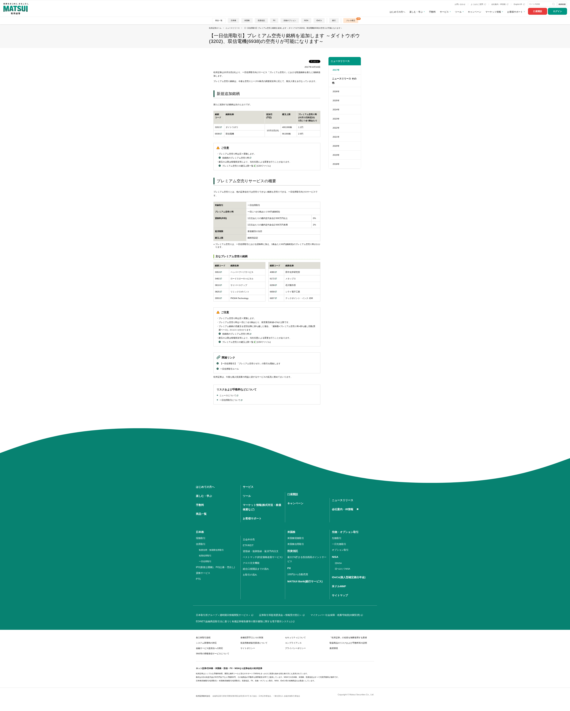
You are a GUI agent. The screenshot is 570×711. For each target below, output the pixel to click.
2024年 (336, 109)
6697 (272, 298)
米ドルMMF (339, 586)
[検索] (553, 4)
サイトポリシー (247, 648)
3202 (217, 127)
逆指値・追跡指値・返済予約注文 (260, 551)
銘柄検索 (562, 4)
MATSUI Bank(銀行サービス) (305, 581)
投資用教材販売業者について (253, 643)
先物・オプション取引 (345, 532)
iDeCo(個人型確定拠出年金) (348, 577)
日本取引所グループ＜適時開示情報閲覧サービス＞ (223, 615)
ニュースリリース (340, 61)
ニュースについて (228, 395)
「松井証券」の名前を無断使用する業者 (348, 637)
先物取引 (336, 538)
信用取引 (200, 544)
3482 (217, 278)
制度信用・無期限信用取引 (211, 550)
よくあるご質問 (477, 4)
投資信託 (261, 20)
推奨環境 (334, 648)
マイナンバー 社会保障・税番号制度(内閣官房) (335, 615)
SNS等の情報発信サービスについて (212, 653)
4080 (272, 272)
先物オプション (290, 20)
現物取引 (200, 538)
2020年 (336, 146)
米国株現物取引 (295, 538)
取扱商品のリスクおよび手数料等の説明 (348, 643)
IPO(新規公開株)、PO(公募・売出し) (215, 567)
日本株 (233, 20)
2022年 (336, 128)
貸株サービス (203, 573)
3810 (217, 285)
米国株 (247, 20)
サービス (444, 12)
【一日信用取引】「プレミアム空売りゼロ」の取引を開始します (250, 363)
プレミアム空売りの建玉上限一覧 (237, 166)
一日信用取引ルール (229, 369)
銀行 (334, 20)
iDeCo (319, 20)
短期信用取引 (205, 555)
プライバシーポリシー (295, 648)
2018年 (336, 164)
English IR (518, 4)
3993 (217, 298)
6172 (272, 278)
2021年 (336, 137)
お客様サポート (515, 12)
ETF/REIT (248, 545)
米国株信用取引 (295, 544)
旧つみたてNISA (342, 569)
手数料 (432, 12)
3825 (217, 291)
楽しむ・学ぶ (416, 12)
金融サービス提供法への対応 (209, 648)
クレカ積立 (350, 20)
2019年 (336, 155)
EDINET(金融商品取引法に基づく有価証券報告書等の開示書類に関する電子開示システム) (244, 621)
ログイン (557, 11)
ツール (458, 12)
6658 (272, 291)
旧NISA (338, 563)
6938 (217, 134)
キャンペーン (474, 12)
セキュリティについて (295, 637)
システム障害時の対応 (206, 643)
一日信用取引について (230, 400)
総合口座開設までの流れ (256, 569)
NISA (306, 20)
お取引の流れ (250, 574)
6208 (272, 285)
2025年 (336, 100)
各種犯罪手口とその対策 (251, 637)
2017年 (336, 70)
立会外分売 (249, 539)
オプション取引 (340, 550)
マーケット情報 (493, 12)
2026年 (336, 91)
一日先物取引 (339, 544)
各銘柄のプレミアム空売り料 (235, 158)
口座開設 (537, 11)
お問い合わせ (460, 4)
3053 (217, 272)
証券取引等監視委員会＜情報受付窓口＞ (280, 615)
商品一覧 (218, 20)
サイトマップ (340, 595)
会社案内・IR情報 (498, 4)
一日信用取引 (205, 561)
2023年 (336, 119)
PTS (198, 579)
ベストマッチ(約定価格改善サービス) (262, 557)
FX (274, 20)
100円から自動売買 (297, 574)
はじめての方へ (397, 12)
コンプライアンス (293, 643)
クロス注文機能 (251, 563)
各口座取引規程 (203, 637)
